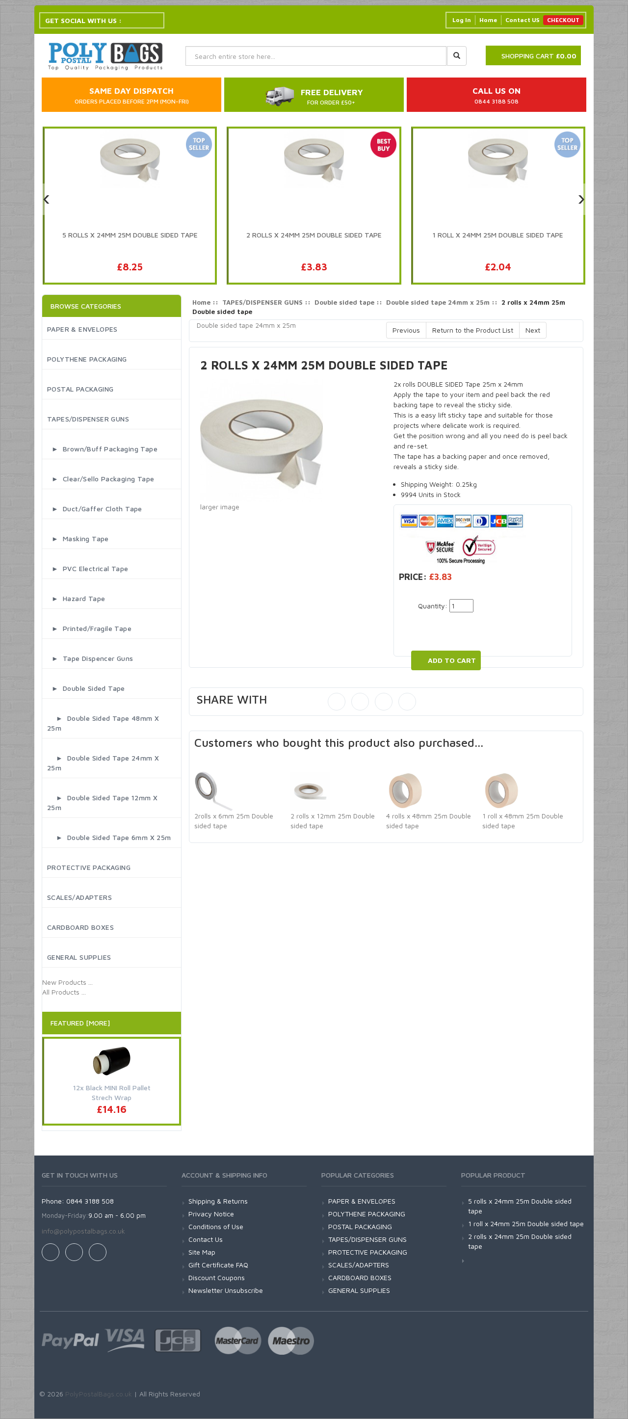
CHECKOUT (563, 20)
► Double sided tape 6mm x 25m (109, 837)
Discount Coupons (216, 1277)
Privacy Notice (211, 1213)
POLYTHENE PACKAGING (87, 359)
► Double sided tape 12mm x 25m (102, 802)
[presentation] (47, 199)
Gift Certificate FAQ (218, 1265)
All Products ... (64, 992)
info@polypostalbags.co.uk (83, 1231)
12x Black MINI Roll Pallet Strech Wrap (112, 1092)
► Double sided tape (86, 688)
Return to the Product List (472, 330)
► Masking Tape (78, 538)
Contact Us (205, 1239)
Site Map (201, 1252)
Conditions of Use (215, 1226)
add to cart (452, 660)
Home (488, 20)
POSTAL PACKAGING (80, 389)
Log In (461, 20)
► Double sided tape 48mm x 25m (103, 723)
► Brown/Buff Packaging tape (102, 449)
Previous (406, 330)
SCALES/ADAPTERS (79, 897)
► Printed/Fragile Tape (89, 628)
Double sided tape (344, 302)
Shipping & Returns (218, 1201)
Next (532, 330)
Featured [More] (80, 1023)
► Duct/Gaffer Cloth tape (94, 508)
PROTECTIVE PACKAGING (89, 867)
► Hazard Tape (76, 598)
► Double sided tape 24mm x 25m (103, 763)
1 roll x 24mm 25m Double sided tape (526, 1223)
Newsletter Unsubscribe (225, 1290)
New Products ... (67, 982)
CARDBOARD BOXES (80, 927)
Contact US (522, 20)
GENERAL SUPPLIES (79, 957)
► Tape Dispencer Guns (90, 658)
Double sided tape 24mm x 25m (438, 302)
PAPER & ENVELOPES (82, 329)
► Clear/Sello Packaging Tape (100, 478)
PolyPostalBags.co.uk (98, 1394)
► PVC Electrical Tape (88, 568)
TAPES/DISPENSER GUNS (88, 419)
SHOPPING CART (538, 56)
